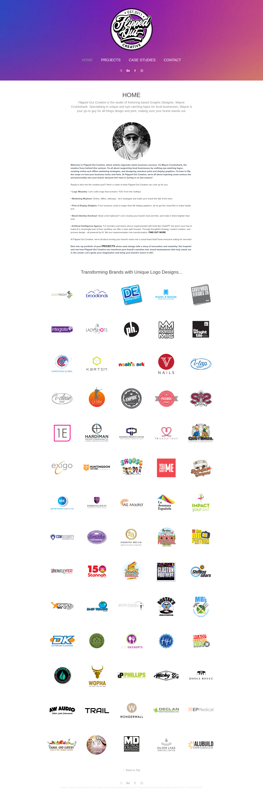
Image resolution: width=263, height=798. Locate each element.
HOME (87, 60)
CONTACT (172, 60)
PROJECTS (111, 60)
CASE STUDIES (142, 60)
